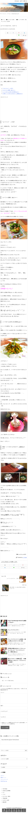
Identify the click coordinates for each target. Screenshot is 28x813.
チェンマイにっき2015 (5, 21)
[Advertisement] (11, 107)
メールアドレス (4, 711)
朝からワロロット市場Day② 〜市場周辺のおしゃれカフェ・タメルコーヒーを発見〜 (17, 660)
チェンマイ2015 (21, 19)
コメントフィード (4, 779)
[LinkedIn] (24, 33)
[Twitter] (7, 33)
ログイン (2, 775)
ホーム (3, 19)
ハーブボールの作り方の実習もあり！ (11, 91)
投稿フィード (3, 777)
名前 (2, 705)
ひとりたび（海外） (11, 19)
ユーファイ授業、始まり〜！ (9, 90)
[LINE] (19, 35)
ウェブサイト (3, 716)
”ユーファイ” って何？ (8, 88)
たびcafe (25, 557)
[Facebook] (13, 33)
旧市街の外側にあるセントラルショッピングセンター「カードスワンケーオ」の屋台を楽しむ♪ (17, 650)
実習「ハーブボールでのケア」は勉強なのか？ (13, 93)
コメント (2, 692)
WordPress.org (4, 781)
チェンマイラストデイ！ (13, 630)
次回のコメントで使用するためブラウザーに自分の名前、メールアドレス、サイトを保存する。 (14, 723)
